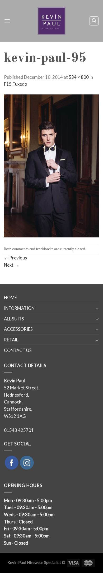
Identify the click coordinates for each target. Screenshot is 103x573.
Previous (15, 258)
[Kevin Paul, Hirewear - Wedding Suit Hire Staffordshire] (52, 21)
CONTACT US (18, 350)
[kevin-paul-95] (51, 165)
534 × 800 (79, 77)
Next (11, 265)
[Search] (94, 20)
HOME (10, 297)
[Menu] (7, 21)
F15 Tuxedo (15, 84)
